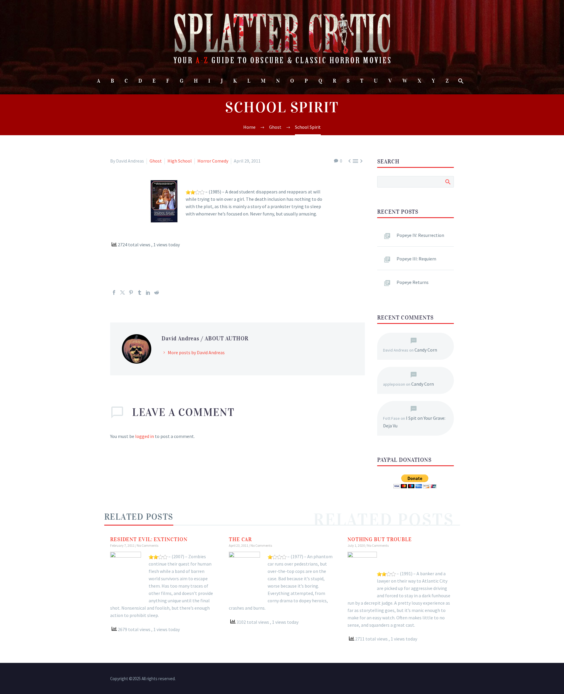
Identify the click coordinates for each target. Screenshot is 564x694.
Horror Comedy (212, 161)
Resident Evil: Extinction (148, 539)
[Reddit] (156, 292)
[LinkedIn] (148, 292)
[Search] (460, 81)
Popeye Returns (413, 282)
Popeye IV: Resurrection (420, 235)
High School (179, 161)
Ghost (156, 161)
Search (447, 181)
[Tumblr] (139, 292)
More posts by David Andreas (196, 352)
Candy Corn (425, 350)
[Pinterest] (131, 292)
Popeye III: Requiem (416, 259)
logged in (144, 436)
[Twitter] (122, 292)
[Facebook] (114, 292)
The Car (240, 539)
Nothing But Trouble (380, 539)
